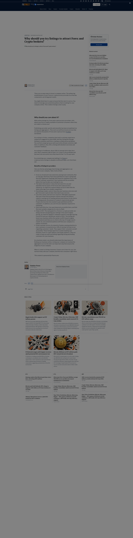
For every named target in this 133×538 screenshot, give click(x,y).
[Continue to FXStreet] (130, 3)
